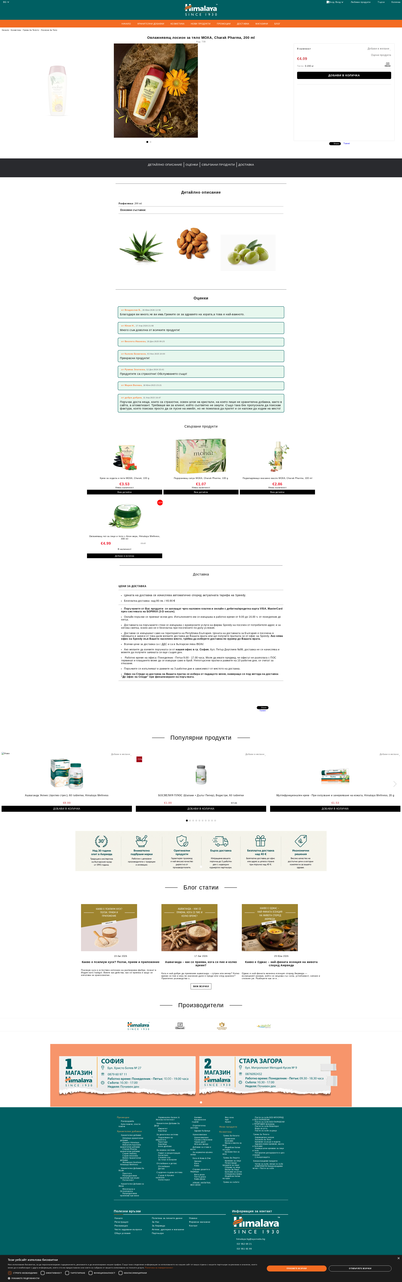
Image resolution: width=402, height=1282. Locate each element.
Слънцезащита (262, 1157)
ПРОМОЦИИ (224, 23)
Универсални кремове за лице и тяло (268, 1149)
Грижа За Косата (231, 1136)
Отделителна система (198, 1127)
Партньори (158, 1233)
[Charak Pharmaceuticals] (180, 1026)
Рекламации (121, 1225)
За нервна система (166, 1150)
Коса (196, 1163)
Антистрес (163, 1155)
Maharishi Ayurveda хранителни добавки (130, 1146)
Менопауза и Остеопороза (127, 1190)
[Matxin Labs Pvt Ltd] (264, 1026)
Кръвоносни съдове (199, 1121)
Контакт (193, 1225)
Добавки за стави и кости (200, 1148)
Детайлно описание (165, 164)
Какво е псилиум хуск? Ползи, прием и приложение (121, 962)
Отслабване (164, 1166)
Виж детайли (124, 492)
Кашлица (162, 1131)
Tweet (346, 143)
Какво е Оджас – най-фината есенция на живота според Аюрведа (281, 963)
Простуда (162, 1142)
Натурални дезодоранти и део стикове (268, 1154)
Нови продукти (201, 23)
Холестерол (164, 1180)
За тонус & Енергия (167, 1160)
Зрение (197, 1161)
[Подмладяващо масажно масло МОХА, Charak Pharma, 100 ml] (277, 456)
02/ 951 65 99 (244, 1248)
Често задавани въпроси (128, 1229)
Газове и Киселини (203, 1140)
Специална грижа (233, 1174)
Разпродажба (127, 1121)
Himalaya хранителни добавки (131, 1139)
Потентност (128, 1180)
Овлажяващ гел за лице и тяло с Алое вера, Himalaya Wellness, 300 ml (124, 537)
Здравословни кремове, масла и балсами (268, 1145)
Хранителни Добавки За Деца (167, 1124)
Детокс (161, 1169)
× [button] (398, 1258)
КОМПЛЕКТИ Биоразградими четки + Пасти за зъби (268, 1167)
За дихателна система (167, 1134)
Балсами (229, 1141)
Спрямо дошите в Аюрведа (200, 1170)
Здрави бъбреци (202, 1131)
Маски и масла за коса (232, 1144)
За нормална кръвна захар (201, 1153)
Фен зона (229, 1117)
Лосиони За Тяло (49, 30)
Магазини (261, 23)
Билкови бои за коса (231, 1153)
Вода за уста (261, 1128)
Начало (126, 23)
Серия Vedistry (129, 1153)
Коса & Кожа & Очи (202, 1158)
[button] (133, 1278)
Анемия (198, 1117)
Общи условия (122, 1233)
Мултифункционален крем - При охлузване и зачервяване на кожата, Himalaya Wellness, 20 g (335, 795)
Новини (193, 1218)
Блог (277, 23)
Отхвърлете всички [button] (360, 1268)
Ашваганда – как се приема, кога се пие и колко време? (201, 963)
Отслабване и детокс (167, 1163)
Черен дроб (200, 1142)
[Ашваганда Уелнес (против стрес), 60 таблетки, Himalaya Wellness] (67, 772)
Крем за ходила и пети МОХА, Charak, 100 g (124, 478)
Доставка (243, 23)
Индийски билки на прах (231, 1148)
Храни (228, 1122)
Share (336, 144)
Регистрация (121, 1222)
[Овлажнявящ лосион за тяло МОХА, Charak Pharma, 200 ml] (156, 137)
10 (215, 820)
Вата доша (199, 1175)
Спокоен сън (164, 1157)
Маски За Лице (232, 1169)
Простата (127, 1173)
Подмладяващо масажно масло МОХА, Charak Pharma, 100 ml (277, 478)
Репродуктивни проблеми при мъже (129, 1177)
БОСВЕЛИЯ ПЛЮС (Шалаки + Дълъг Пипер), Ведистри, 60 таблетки (201, 795)
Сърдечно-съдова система (169, 1172)
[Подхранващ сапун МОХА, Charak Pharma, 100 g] (201, 456)
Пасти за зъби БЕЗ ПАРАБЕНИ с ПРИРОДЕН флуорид (269, 1123)
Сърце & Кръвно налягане (165, 1176)
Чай (226, 1120)
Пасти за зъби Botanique (267, 1126)
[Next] (394, 784)
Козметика (16, 30)
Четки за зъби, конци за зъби (269, 1164)
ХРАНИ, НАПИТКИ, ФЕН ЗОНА (200, 1184)
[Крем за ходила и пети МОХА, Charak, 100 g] (124, 456)
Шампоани (230, 1139)
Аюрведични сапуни (264, 1137)
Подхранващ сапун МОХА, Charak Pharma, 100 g (201, 478)
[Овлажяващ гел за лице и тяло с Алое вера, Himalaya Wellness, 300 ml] (124, 516)
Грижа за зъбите (231, 1182)
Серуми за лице (232, 1167)
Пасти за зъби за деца (266, 1131)
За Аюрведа (158, 1225)
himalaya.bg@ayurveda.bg (250, 1239)
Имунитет (163, 1129)
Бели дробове (165, 1146)
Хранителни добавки (129, 1131)
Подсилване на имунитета (164, 1138)
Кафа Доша (199, 1179)
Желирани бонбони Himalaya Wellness (130, 1163)
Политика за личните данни (167, 1218)
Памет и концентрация (169, 1153)
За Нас (155, 1222)
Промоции (123, 1117)
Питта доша (200, 1177)
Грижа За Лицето (231, 1158)
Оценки (192, 164)
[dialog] (201, 1268)
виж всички (201, 986)
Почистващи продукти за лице (231, 1164)
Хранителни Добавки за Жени (131, 1185)
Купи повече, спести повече (130, 1125)
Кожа (196, 1166)
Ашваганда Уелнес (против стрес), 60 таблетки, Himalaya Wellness (66, 795)
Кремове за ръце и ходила (267, 1142)
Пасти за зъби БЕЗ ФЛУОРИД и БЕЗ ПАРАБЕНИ (268, 1118)
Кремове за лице (233, 1161)
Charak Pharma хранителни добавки (130, 1150)
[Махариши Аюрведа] (222, 1026)
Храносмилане (200, 1134)
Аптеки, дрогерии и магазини (168, 1229)
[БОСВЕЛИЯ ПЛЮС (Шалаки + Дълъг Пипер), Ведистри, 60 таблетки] (201, 772)
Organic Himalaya (130, 1142)
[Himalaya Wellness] (138, 1026)
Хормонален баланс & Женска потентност (168, 1118)
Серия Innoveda (130, 1156)
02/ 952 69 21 (244, 1244)
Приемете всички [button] (297, 1268)
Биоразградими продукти (265, 1161)
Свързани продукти (218, 164)
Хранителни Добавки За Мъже (131, 1169)
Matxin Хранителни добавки (130, 1159)
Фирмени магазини (199, 1222)
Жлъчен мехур (201, 1144)
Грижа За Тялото (31, 30)
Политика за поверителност (159, 1267)
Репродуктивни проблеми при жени (129, 1194)
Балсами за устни (233, 1172)
